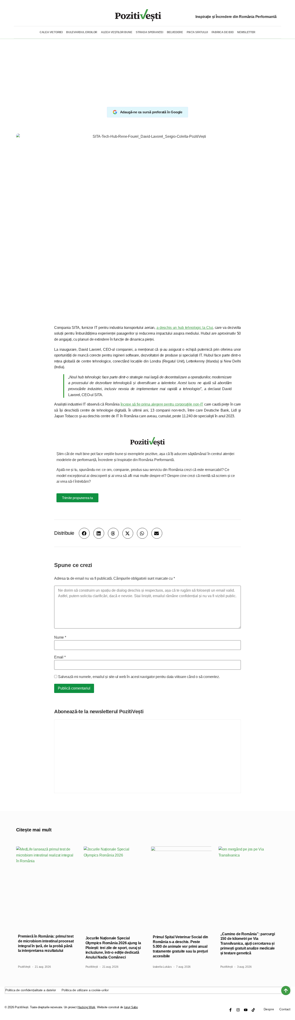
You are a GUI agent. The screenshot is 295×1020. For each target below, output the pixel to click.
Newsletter (246, 32)
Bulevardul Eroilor (81, 32)
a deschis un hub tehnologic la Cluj (184, 328)
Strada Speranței (149, 32)
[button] (84, 533)
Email (60, 657)
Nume (60, 637)
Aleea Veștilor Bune (116, 32)
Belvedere (175, 32)
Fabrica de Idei (223, 32)
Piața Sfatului (197, 32)
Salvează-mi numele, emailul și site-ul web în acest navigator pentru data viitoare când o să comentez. (139, 677)
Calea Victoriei (51, 32)
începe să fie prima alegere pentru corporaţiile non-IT (162, 404)
